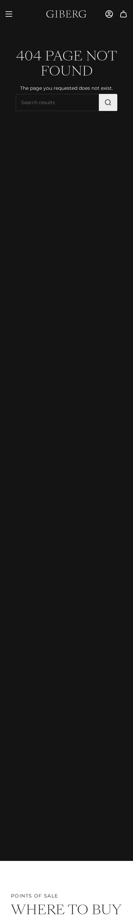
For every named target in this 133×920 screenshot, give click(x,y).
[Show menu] (9, 14)
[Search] (108, 102)
